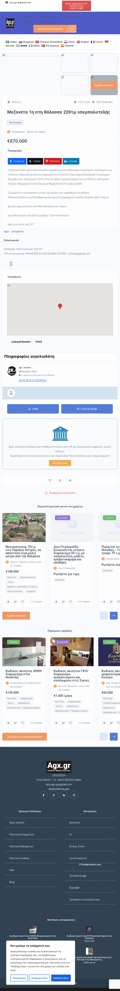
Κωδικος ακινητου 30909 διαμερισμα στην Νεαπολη (33, 937)
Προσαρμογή (19, 978)
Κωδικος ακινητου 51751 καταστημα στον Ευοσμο (89, 937)
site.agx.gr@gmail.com (59, 784)
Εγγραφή (74, 887)
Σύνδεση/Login (78, 875)
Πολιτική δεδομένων (21, 846)
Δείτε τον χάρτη (36, 131)
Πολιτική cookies (19, 858)
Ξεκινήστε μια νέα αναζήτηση (24, 736)
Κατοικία (74, 822)
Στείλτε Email (89, 409)
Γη (70, 834)
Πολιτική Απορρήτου (21, 834)
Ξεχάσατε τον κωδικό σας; (84, 899)
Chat (35, 409)
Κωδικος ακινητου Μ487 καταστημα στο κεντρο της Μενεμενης (89, 958)
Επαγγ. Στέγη (77, 846)
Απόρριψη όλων (39, 978)
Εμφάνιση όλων (16, 615)
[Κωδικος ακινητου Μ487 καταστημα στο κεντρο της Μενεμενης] (89, 951)
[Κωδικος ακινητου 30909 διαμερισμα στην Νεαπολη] (32, 929)
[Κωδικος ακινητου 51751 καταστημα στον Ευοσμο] (89, 929)
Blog (12, 882)
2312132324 (58, 775)
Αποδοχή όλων (61, 978)
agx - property (14, 231)
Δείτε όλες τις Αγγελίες (33, 380)
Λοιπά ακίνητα (78, 858)
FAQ (11, 870)
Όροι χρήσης (17, 822)
